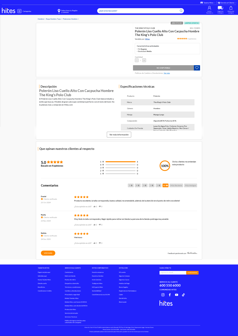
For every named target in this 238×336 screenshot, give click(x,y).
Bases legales (123, 287)
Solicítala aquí (42, 276)
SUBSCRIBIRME (192, 272)
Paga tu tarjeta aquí (44, 272)
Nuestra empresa (98, 272)
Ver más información (119, 134)
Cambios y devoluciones (73, 291)
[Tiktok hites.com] (183, 294)
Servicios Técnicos (71, 317)
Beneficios (41, 287)
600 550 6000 (170, 285)
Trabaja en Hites (97, 283)
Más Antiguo (190, 185)
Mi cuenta (122, 272)
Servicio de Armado (71, 313)
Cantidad (139, 57)
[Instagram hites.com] (162, 294)
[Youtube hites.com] (176, 294)
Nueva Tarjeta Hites (44, 280)
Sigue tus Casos (124, 280)
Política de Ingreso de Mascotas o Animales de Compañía (75, 321)
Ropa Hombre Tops (53, 19)
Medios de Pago (124, 283)
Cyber (121, 294)
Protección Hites (70, 309)
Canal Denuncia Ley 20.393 (101, 294)
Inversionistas (96, 280)
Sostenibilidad (96, 291)
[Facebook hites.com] (169, 294)
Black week (122, 302)
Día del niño (123, 298)
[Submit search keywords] (181, 10)
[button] (209, 10)
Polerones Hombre (70, 19)
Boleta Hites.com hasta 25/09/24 (76, 302)
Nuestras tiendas (97, 276)
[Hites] (8, 10)
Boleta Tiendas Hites (72, 298)
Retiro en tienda (70, 276)
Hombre (41, 19)
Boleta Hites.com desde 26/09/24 (76, 306)
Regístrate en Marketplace (127, 291)
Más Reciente (176, 185)
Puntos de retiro (70, 280)
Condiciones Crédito (45, 291)
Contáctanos (69, 272)
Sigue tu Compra (124, 276)
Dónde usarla (42, 283)
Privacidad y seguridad (72, 294)
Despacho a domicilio (72, 283)
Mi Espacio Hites (97, 287)
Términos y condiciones (73, 287)
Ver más (48, 253)
